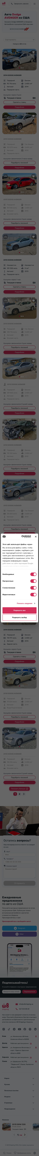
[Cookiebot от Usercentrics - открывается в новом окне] (23, 536)
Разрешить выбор (19, 617)
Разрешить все (19, 610)
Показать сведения (24, 603)
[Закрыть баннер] (36, 536)
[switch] (33, 581)
